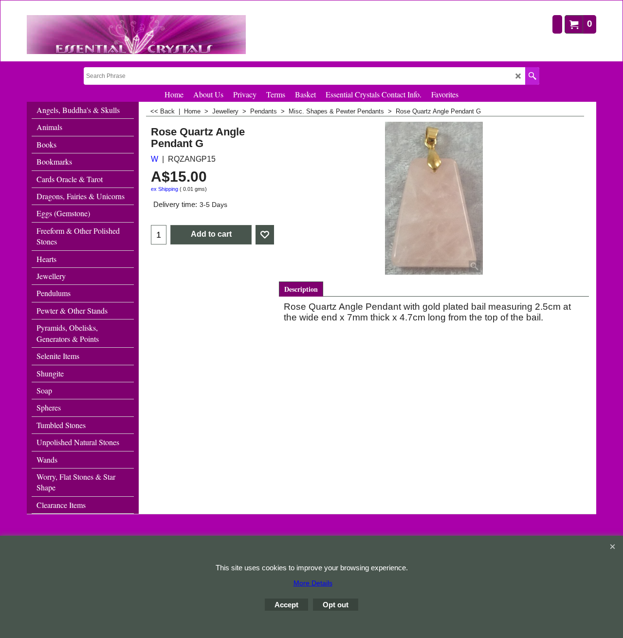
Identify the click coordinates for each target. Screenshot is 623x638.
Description (301, 289)
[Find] (532, 76)
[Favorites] (265, 234)
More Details (312, 583)
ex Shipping (164, 189)
